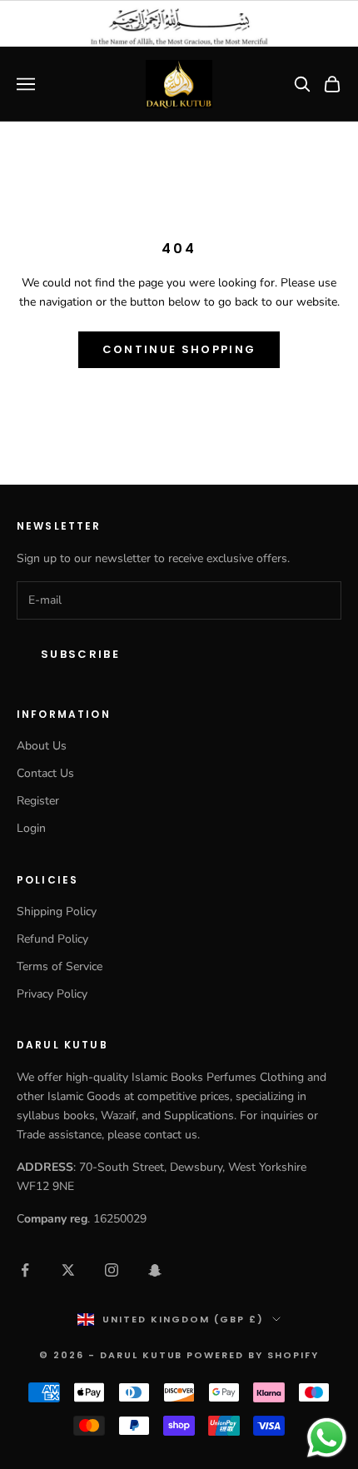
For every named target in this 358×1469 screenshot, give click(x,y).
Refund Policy (52, 939)
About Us (42, 746)
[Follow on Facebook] (25, 1270)
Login (31, 828)
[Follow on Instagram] (111, 1270)
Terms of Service (59, 966)
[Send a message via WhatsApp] (327, 1438)
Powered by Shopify (252, 1355)
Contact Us (45, 773)
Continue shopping (179, 349)
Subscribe (80, 654)
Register (38, 801)
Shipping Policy (57, 911)
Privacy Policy (52, 994)
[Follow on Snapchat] (155, 1270)
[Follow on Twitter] (68, 1270)
